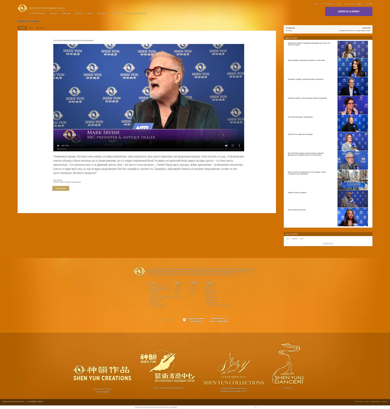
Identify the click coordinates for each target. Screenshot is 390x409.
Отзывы (115, 13)
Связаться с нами (349, 4)
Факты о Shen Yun (155, 294)
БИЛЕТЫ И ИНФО (348, 11)
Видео (90, 13)
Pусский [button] (369, 4)
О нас (152, 282)
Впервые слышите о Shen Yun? (158, 286)
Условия (366, 401)
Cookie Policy (174, 407)
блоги (192, 291)
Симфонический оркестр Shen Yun (159, 289)
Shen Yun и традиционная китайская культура (218, 305)
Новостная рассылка (327, 4)
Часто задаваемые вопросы (158, 305)
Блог (302, 239)
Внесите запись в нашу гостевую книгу (219, 319)
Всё (288, 239)
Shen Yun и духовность (156, 300)
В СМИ (176, 297)
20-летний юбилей (37, 13)
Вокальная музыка (211, 291)
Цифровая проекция (212, 297)
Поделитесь (60, 188)
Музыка (208, 289)
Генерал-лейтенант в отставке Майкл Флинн (354, 30)
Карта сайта (385, 401)
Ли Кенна (289, 30)
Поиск (361, 4)
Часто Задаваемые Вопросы (135, 13)
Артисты (79, 13)
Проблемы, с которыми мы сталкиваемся (161, 297)
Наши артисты (154, 303)
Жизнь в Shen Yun (155, 291)
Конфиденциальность (375, 401)
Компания (66, 13)
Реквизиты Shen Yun (211, 300)
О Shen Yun (178, 289)
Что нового (193, 286)
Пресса (316, 4)
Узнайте (339, 4)
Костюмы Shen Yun (211, 294)
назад (23, 28)
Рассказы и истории (211, 303)
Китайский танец (210, 286)
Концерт (53, 13)
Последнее (102, 13)
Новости (294, 239)
